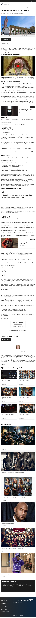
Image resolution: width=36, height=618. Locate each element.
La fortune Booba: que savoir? (8, 523)
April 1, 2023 (21, 197)
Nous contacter (4, 603)
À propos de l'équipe (4, 606)
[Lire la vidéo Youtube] (18, 66)
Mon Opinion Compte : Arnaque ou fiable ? (6, 381)
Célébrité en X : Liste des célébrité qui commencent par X (25, 415)
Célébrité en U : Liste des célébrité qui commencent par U (8, 398)
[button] (31, 4)
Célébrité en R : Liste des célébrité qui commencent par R (13, 446)
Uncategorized (5, 318)
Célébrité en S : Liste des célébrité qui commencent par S (25, 381)
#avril (26, 194)
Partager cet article (6, 39)
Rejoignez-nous (32, 1)
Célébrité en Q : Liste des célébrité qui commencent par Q (25, 398)
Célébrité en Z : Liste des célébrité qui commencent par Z (13, 548)
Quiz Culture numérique (5, 611)
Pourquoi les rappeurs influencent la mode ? (11, 574)
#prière (12, 194)
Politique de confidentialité (6, 608)
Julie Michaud (24, 351)
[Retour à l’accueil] (5, 4)
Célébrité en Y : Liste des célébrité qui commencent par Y (13, 472)
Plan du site (3, 604)
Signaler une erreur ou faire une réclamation (18, 330)
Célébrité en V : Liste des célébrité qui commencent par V (13, 497)
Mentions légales (4, 609)
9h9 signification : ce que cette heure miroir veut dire (25, 110)
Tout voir (30, 600)
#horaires (6, 194)
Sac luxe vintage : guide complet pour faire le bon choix (25, 242)
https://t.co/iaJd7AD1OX (7, 195)
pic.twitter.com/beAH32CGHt (20, 195)
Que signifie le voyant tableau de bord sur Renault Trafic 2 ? (8, 415)
